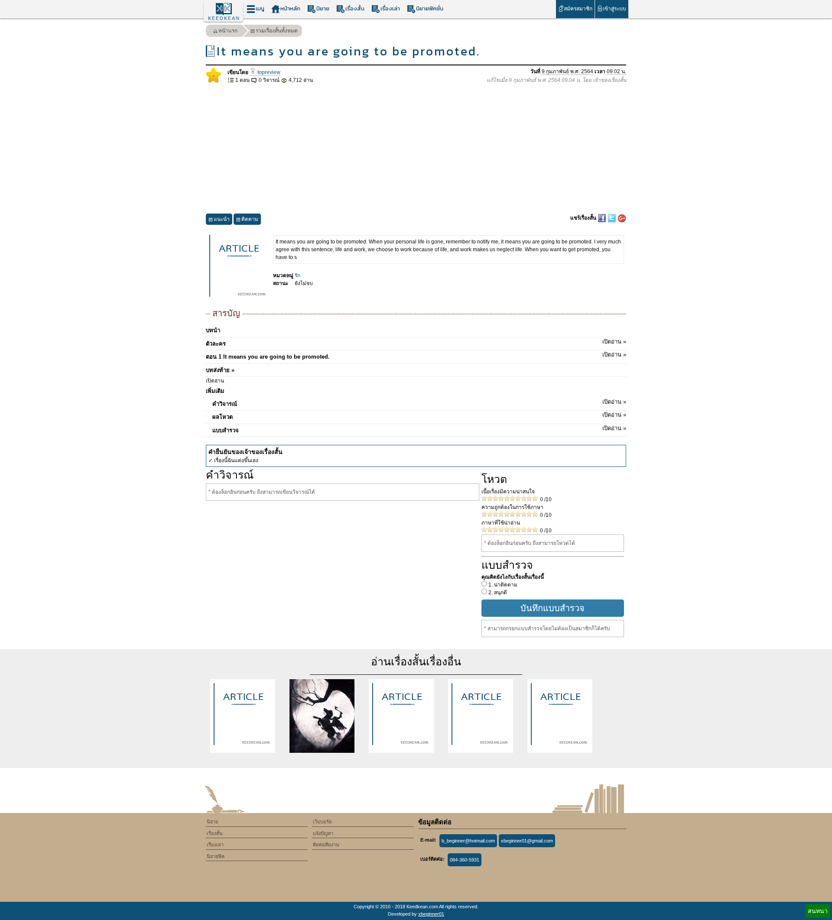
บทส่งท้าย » (220, 370)
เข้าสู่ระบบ (614, 9)
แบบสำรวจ (419, 429)
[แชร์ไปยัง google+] (622, 218)
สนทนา (818, 910)
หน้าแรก (227, 31)
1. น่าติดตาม (502, 585)
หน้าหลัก (290, 8)
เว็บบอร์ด (322, 821)
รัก (297, 275)
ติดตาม (249, 219)
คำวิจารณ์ (419, 402)
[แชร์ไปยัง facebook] (603, 218)
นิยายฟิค (215, 856)
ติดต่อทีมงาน (326, 844)
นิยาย (322, 8)
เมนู (260, 8)
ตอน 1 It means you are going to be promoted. (416, 355)
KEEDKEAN (224, 18)
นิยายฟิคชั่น (429, 8)
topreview (268, 72)
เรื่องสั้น (354, 8)
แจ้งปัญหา (323, 833)
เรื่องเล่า (390, 8)
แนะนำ (222, 219)
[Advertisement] (416, 149)
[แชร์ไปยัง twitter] (613, 218)
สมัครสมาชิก (578, 9)
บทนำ (213, 330)
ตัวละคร (416, 342)
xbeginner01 (431, 914)
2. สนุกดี (497, 593)
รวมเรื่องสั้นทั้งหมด (277, 31)
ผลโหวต (419, 415)
